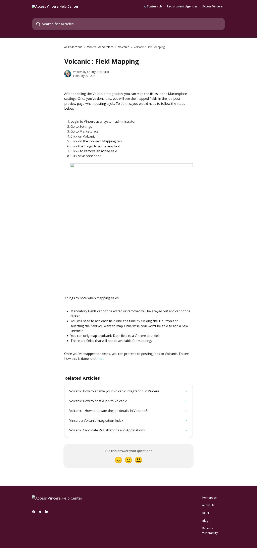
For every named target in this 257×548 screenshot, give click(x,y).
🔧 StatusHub (152, 6)
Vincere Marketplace (100, 47)
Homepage (209, 497)
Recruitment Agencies (182, 6)
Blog (205, 520)
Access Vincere (212, 6)
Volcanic (123, 47)
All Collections (73, 47)
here (100, 358)
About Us (208, 505)
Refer (205, 513)
